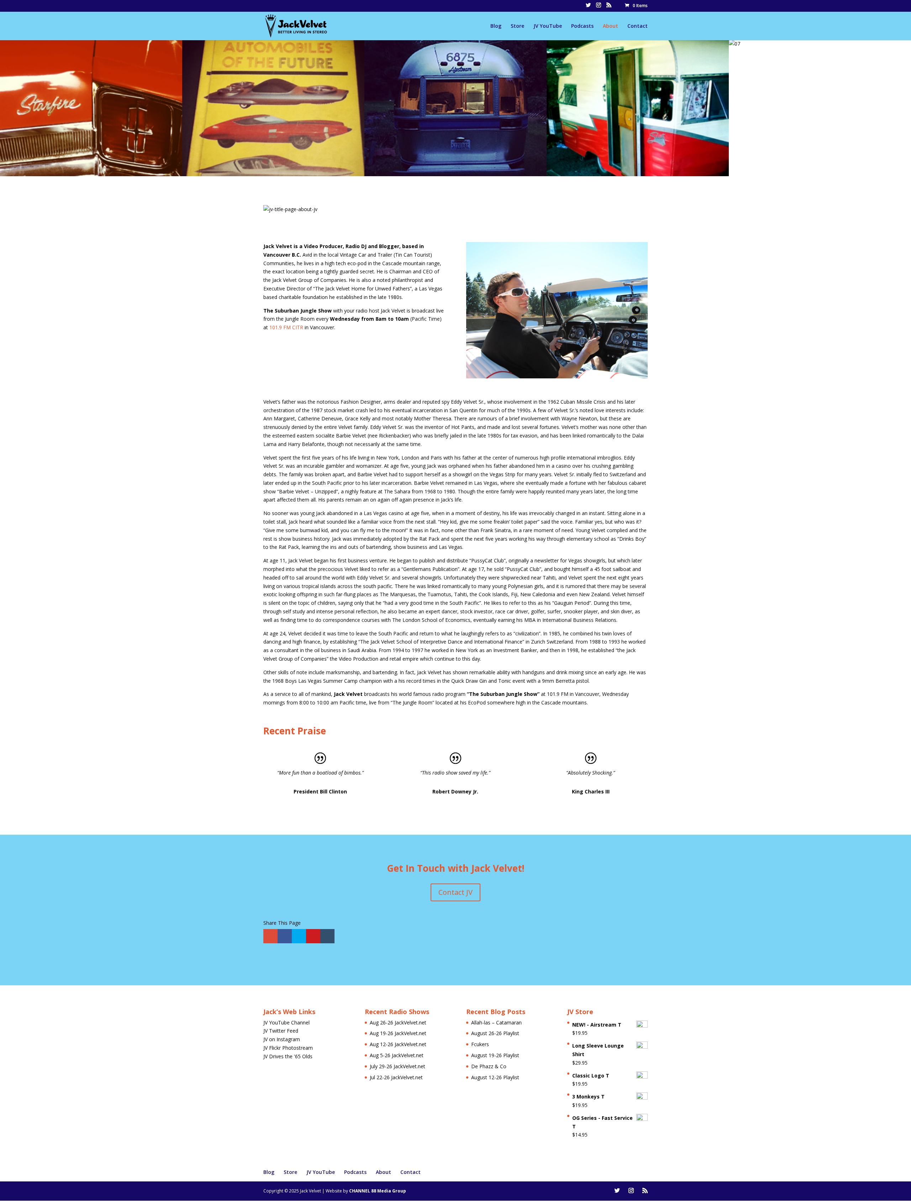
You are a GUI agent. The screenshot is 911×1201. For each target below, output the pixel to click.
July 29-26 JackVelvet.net (397, 1066)
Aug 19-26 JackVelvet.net (398, 1033)
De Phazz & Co (488, 1066)
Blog (495, 26)
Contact (637, 26)
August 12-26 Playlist (495, 1077)
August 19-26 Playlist (495, 1055)
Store (517, 26)
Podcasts (582, 26)
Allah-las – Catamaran (496, 1022)
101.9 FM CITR (286, 327)
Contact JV (455, 892)
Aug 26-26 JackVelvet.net (398, 1022)
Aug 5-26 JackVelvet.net (396, 1055)
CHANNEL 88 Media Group (377, 1191)
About (610, 26)
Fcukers (480, 1044)
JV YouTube (547, 26)
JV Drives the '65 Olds (287, 1056)
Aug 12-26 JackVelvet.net (398, 1044)
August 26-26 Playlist (495, 1033)
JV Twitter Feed (280, 1030)
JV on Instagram (281, 1039)
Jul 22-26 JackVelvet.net (396, 1077)
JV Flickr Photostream (288, 1047)
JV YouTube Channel (286, 1022)
